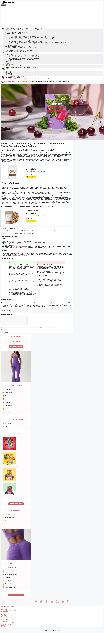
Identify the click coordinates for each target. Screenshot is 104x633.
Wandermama (7, 409)
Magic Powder (7, 392)
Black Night (6, 412)
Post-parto (8, 60)
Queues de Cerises (8, 402)
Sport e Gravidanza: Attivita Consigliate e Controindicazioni (24, 58)
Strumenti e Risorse (8, 64)
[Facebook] (47, 601)
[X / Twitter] (57, 601)
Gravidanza (9, 54)
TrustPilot (3, 197)
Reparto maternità (7, 53)
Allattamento (23, 246)
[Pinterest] (68, 601)
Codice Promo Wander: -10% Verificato (13, 77)
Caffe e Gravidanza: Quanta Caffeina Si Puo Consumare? (23, 55)
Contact (2, 625)
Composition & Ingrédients (10, 574)
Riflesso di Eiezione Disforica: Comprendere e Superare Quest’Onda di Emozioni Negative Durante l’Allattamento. (37, 42)
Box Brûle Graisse (8, 517)
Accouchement (4, 615)
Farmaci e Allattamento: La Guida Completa (17, 49)
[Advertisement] (52, 17)
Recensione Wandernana (22, 81)
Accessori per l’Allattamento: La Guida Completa (18, 46)
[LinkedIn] (63, 601)
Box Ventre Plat (7, 520)
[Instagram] (52, 601)
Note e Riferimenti (6, 310)
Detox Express (7, 389)
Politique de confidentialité (7, 622)
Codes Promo (7, 580)
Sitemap (3, 626)
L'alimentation (4, 609)
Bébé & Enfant (4, 618)
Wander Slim (7, 399)
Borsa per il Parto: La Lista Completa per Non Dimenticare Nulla (25, 56)
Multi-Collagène (7, 405)
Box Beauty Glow (8, 524)
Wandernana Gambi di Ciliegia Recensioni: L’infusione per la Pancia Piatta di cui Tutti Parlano (27, 78)
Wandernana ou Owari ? (9, 587)
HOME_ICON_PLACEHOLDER (8, 81)
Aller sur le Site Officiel (16, 346)
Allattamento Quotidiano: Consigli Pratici (16, 51)
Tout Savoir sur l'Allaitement (8, 606)
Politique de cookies (6, 624)
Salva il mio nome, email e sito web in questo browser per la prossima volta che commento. (25, 330)
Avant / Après (7, 584)
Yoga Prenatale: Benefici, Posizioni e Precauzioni (21, 59)
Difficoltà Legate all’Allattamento (14, 33)
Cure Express (7, 423)
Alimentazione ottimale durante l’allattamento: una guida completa (22, 29)
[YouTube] (36, 601)
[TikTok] (41, 601)
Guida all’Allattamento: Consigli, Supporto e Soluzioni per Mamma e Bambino (22, 28)
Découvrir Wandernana (16, 503)
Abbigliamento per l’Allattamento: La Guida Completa (19, 50)
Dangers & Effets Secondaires (11, 571)
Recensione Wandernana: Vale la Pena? (13, 76)
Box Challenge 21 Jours (9, 514)
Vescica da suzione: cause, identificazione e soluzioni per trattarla (25, 41)
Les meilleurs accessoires (7, 608)
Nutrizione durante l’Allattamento (17, 31)
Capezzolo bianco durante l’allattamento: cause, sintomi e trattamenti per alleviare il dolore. (32, 38)
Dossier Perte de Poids (9, 567)
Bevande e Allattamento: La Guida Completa (17, 32)
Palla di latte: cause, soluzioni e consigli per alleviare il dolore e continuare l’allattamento (31, 40)
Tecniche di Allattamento (12, 45)
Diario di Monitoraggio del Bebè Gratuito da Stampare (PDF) (21, 67)
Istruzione (8, 63)
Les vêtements (4, 611)
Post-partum (4, 616)
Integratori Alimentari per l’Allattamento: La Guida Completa (21, 47)
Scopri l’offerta (31, 176)
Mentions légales (5, 621)
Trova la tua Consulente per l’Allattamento (16, 65)
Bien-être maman (5, 619)
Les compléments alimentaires (8, 610)
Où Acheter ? (7, 577)
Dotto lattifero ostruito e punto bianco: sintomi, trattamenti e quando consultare (28, 36)
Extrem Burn (7, 396)
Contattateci (6, 68)
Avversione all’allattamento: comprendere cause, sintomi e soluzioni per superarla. (29, 43)
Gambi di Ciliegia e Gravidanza (19, 255)
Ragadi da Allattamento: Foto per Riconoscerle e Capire (23, 35)
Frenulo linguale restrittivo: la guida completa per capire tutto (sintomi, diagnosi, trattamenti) (32, 37)
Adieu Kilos (6, 426)
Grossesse (3, 614)
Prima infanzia (9, 62)
